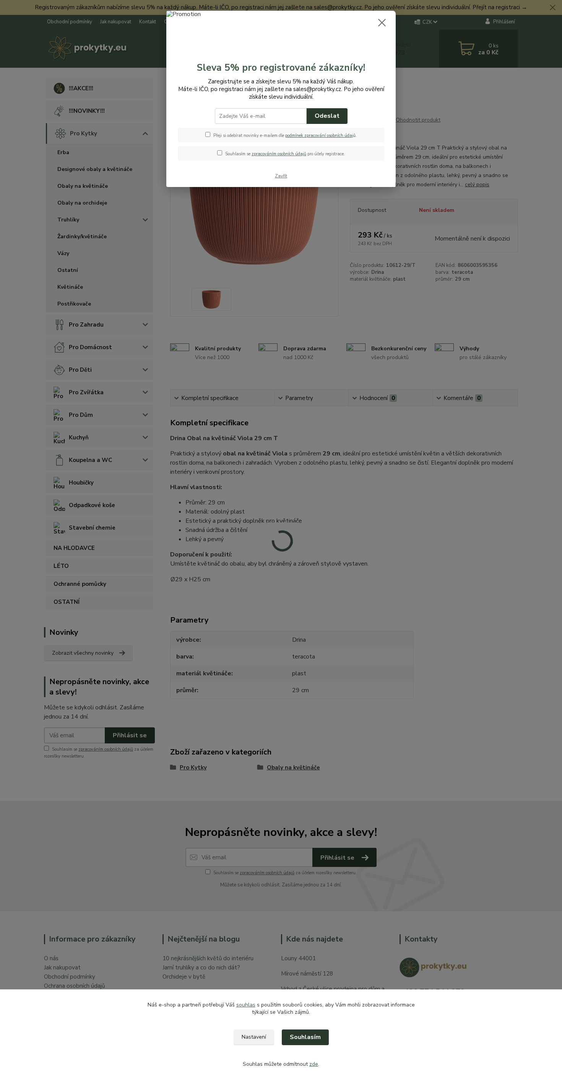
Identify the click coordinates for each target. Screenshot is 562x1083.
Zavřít (281, 176)
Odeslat (327, 116)
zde (313, 1064)
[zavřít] (382, 22)
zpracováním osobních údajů (279, 154)
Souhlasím (305, 1037)
